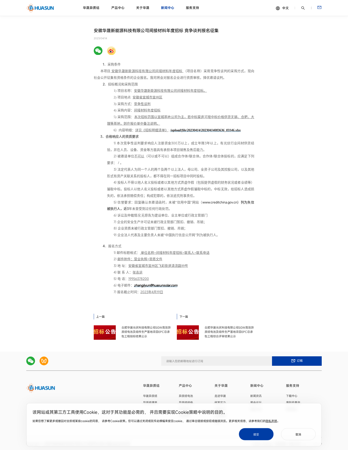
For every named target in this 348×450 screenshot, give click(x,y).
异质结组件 (186, 402)
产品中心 (118, 8)
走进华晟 (220, 396)
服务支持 (192, 8)
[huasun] (40, 8)
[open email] (319, 8)
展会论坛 (256, 402)
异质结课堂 (150, 402)
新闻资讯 (256, 396)
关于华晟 (142, 8)
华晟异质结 (91, 8)
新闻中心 (167, 8)
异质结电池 (186, 396)
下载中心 (291, 396)
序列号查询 (293, 402)
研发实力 (220, 402)
